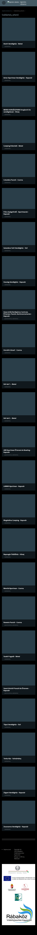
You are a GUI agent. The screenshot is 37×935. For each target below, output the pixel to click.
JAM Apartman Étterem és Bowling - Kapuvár (17, 451)
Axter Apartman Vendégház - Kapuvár (18, 77)
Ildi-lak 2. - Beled (10, 418)
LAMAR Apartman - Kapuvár (14, 486)
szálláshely (7, 46)
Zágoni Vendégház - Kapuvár (14, 792)
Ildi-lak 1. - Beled (10, 384)
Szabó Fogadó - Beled (12, 656)
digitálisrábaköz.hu (7, 11)
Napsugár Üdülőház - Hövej (14, 554)
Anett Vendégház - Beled (13, 43)
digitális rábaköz (23, 3)
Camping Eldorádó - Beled (13, 146)
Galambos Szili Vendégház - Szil (16, 248)
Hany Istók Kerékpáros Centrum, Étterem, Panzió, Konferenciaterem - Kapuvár (18, 314)
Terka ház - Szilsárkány (12, 758)
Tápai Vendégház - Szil (12, 724)
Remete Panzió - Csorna (13, 622)
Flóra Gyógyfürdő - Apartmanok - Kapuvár (16, 213)
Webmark (17, 859)
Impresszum (7, 849)
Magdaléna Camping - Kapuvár (15, 520)
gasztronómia (8, 318)
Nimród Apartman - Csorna (14, 588)
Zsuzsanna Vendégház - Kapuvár (16, 826)
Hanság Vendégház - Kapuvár (15, 282)
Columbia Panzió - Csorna (13, 180)
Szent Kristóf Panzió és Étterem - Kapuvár (16, 689)
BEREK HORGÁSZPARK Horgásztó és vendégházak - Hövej (17, 110)
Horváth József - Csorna (13, 350)
